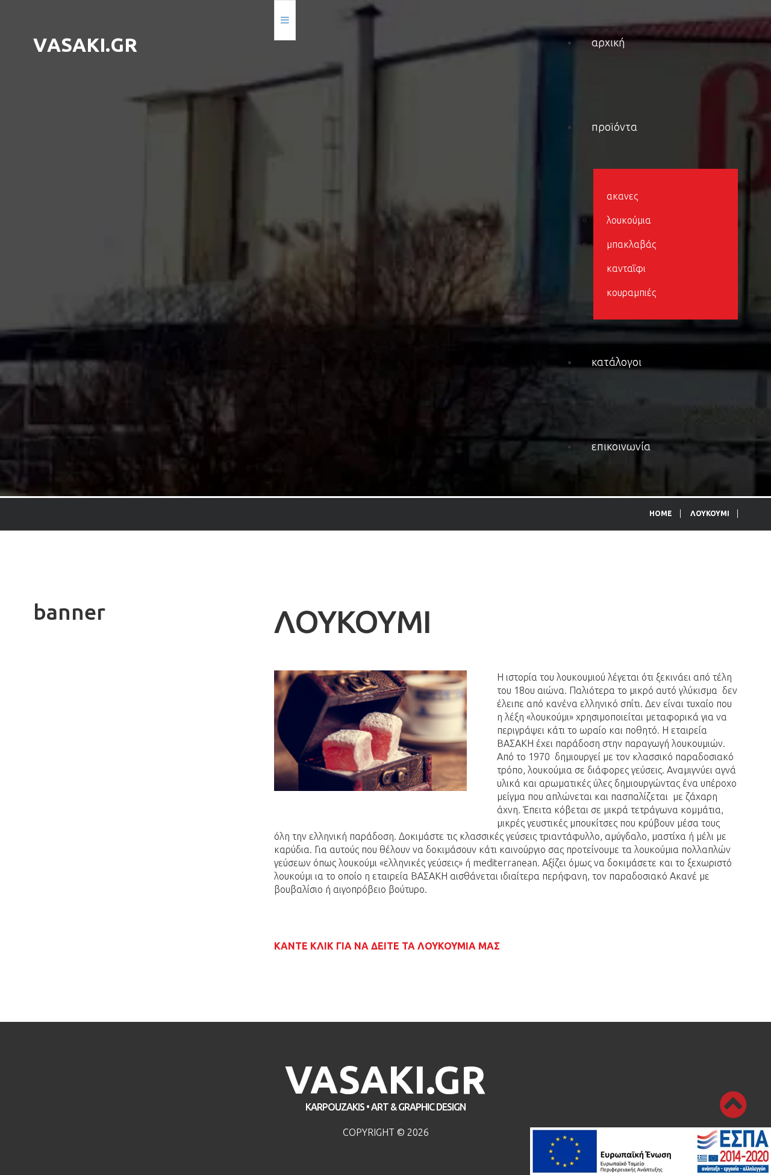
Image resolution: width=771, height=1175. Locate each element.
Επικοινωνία (621, 446)
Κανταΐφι (626, 268)
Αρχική (608, 42)
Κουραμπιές (631, 292)
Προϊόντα (614, 127)
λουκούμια (629, 220)
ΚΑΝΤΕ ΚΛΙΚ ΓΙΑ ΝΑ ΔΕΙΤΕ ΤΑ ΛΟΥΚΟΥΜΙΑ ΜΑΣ (387, 945)
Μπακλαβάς (631, 244)
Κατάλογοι (616, 362)
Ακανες (622, 196)
